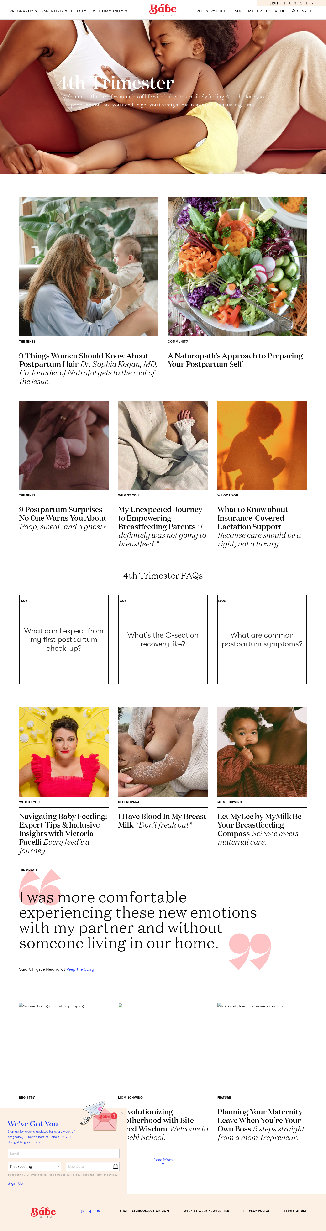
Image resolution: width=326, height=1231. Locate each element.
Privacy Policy (80, 1174)
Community (111, 11)
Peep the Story (80, 969)
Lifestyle (81, 11)
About (281, 11)
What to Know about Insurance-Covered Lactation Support (258, 526)
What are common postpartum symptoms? (262, 639)
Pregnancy (21, 11)
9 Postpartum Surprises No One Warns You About (62, 517)
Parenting (52, 11)
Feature (224, 1097)
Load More (163, 1159)
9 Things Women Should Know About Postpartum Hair (88, 368)
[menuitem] (24, 10)
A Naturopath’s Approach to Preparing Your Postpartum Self (235, 359)
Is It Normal (129, 802)
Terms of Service (105, 1174)
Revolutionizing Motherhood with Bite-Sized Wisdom (163, 1124)
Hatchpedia (259, 11)
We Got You (128, 495)
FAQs (238, 11)
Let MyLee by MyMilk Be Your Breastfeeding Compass (259, 829)
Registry (27, 1097)
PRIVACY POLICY (256, 1211)
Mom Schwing (229, 802)
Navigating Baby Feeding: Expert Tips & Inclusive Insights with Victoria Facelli (63, 833)
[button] (303, 10)
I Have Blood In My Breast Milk (162, 820)
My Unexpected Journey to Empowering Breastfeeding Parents (162, 526)
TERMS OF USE (295, 1211)
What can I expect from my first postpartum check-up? (64, 640)
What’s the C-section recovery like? (163, 639)
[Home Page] (163, 10)
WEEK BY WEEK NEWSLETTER (206, 1211)
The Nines (27, 341)
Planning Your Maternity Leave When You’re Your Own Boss (260, 1124)
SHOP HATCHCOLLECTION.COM (144, 1211)
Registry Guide (213, 11)
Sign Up (15, 1183)
